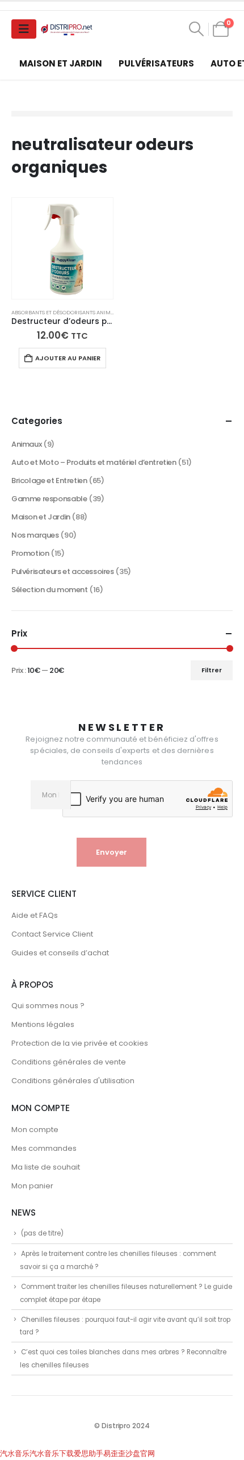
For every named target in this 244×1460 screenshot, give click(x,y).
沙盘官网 (140, 1453)
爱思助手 (88, 1453)
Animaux (26, 444)
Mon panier (32, 1185)
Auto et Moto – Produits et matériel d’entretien (93, 462)
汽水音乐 (15, 1453)
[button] (196, 29)
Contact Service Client (52, 934)
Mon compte (34, 1129)
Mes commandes (44, 1148)
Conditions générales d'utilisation (72, 1080)
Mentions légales (42, 1024)
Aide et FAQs (34, 915)
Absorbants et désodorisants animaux (66, 312)
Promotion (30, 553)
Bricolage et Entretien (49, 480)
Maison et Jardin (60, 63)
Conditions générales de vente (68, 1061)
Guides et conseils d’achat (60, 952)
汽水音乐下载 (52, 1453)
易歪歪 (114, 1453)
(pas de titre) (42, 1233)
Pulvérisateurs (156, 63)
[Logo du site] (67, 29)
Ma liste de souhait (45, 1167)
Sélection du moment (49, 589)
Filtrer (211, 670)
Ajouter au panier (67, 358)
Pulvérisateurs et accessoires (62, 571)
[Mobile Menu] (23, 29)
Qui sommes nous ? (48, 1005)
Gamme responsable (49, 498)
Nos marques (35, 535)
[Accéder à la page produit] (62, 248)
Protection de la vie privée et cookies (79, 1043)
